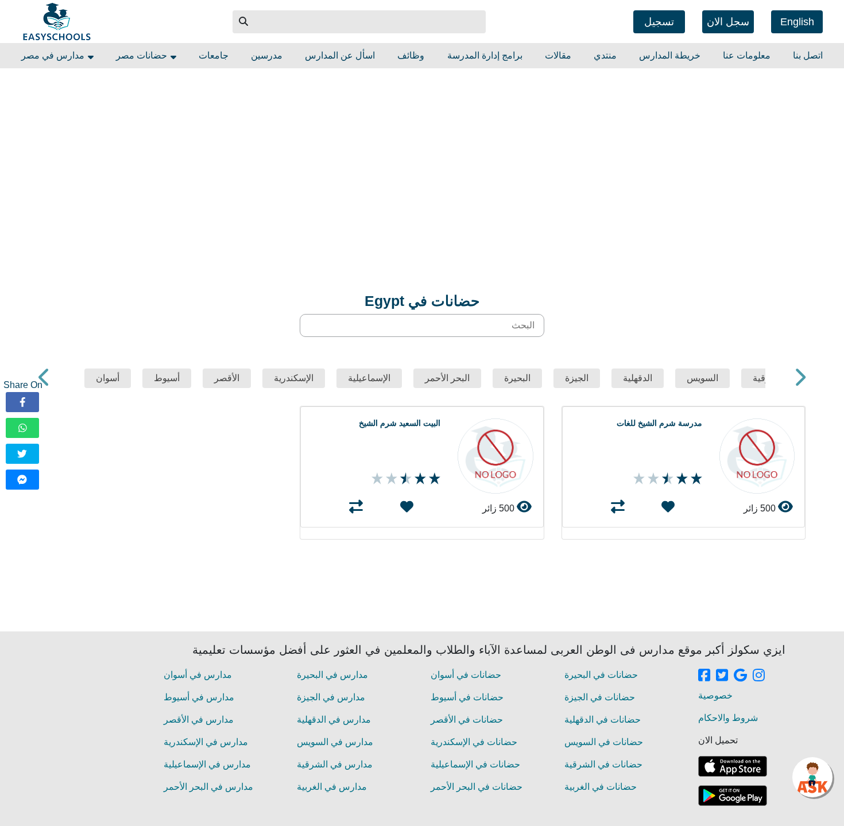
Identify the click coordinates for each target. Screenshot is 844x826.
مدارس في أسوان (198, 675)
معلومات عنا (747, 55)
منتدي (605, 55)
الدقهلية (637, 378)
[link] (704, 676)
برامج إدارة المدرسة (484, 55)
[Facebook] (22, 402)
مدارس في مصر (54, 55)
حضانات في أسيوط (467, 697)
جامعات (214, 55)
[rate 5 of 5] (637, 479)
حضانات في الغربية (600, 787)
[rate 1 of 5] (695, 479)
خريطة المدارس (669, 55)
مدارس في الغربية (332, 787)
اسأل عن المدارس (340, 55)
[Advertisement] (461, 148)
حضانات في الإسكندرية (474, 742)
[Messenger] (22, 480)
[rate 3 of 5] (666, 479)
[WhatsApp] (22, 428)
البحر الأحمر (447, 378)
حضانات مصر (142, 55)
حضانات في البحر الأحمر (476, 787)
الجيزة (577, 378)
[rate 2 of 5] (680, 479)
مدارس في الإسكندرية (206, 742)
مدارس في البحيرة (332, 675)
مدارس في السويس (335, 742)
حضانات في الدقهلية (602, 719)
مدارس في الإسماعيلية (207, 764)
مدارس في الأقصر (199, 719)
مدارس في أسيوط (199, 697)
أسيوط (167, 378)
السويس (702, 378)
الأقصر (226, 378)
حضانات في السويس (603, 742)
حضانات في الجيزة (599, 697)
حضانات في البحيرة (601, 675)
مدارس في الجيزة (331, 697)
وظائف (410, 55)
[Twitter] (22, 454)
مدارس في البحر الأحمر (208, 787)
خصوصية (715, 695)
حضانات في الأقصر (467, 719)
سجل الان (728, 22)
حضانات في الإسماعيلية (475, 764)
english (797, 22)
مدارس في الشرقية (335, 764)
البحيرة (517, 378)
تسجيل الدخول (659, 24)
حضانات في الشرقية (603, 764)
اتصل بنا (808, 55)
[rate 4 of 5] (652, 479)
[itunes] (732, 766)
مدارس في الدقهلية (334, 719)
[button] (244, 21)
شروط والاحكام (728, 718)
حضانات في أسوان (466, 675)
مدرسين (266, 55)
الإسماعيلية (369, 378)
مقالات (558, 55)
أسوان (107, 378)
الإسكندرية (293, 378)
